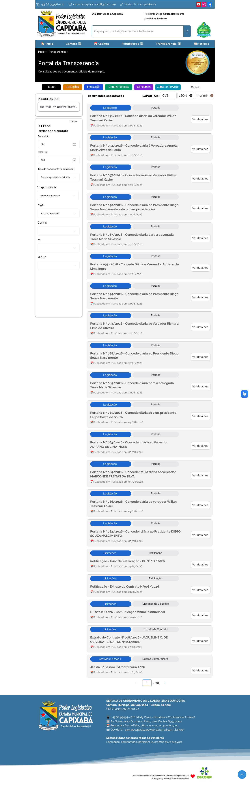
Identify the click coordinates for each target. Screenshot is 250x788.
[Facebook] (209, 4)
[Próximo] (164, 682)
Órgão (41, 205)
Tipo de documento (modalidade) (56, 169)
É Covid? (42, 223)
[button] (73, 43)
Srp (39, 239)
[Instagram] (204, 4)
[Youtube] (198, 4)
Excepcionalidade (46, 187)
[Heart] (192, 776)
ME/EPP (42, 257)
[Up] (242, 774)
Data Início (43, 136)
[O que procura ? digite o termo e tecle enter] (187, 31)
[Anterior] (136, 682)
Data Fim (42, 152)
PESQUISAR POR (48, 99)
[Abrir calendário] (74, 144)
